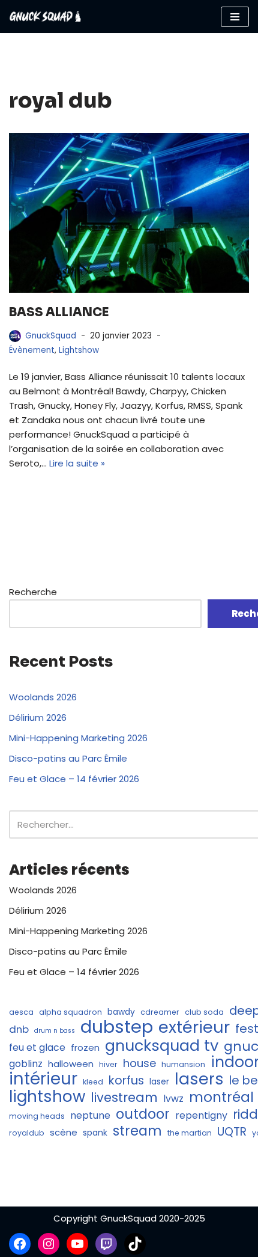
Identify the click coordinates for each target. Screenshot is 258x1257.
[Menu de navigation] (235, 17)
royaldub (26, 1133)
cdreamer (159, 1012)
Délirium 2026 (38, 717)
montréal (221, 1097)
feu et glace (37, 1047)
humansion (183, 1064)
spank (95, 1133)
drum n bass (54, 1030)
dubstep (116, 1027)
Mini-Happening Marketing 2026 (78, 738)
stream (137, 1131)
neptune (90, 1115)
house (139, 1063)
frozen (85, 1047)
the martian (189, 1133)
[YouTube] (77, 1244)
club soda (204, 1012)
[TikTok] (135, 1244)
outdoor (143, 1114)
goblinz (26, 1064)
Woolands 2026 (43, 697)
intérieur (43, 1079)
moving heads (37, 1116)
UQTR (232, 1132)
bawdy (121, 1012)
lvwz (173, 1099)
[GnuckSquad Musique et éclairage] (45, 16)
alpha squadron (70, 1012)
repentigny (201, 1115)
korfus (126, 1080)
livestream (124, 1097)
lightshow (47, 1096)
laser (159, 1081)
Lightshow (79, 350)
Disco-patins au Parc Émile (68, 758)
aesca (21, 1012)
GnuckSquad (50, 335)
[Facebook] (20, 1244)
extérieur (194, 1027)
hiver (108, 1064)
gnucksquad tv (161, 1045)
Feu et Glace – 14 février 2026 (74, 778)
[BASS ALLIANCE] (129, 213)
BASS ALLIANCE (59, 312)
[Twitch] (106, 1244)
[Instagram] (48, 1244)
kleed (93, 1082)
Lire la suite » (77, 463)
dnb (19, 1029)
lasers (199, 1079)
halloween (71, 1063)
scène (63, 1132)
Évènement (32, 350)
